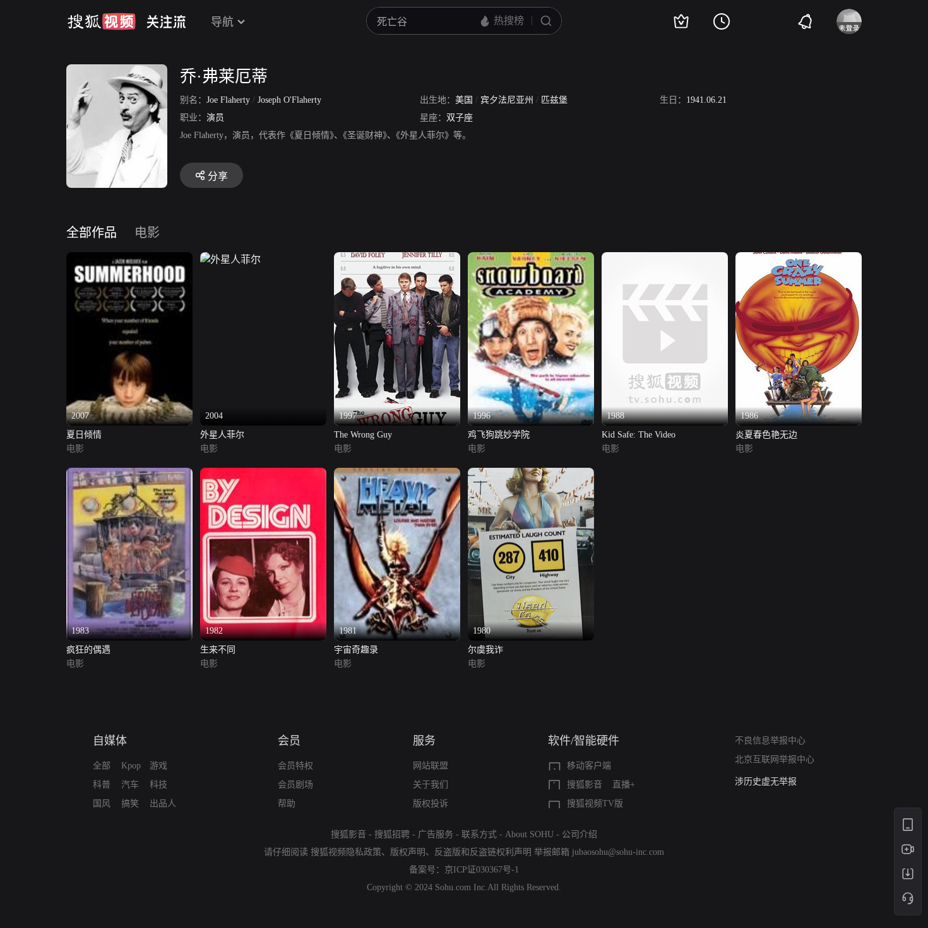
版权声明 (407, 852)
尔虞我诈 (485, 649)
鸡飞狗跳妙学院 (499, 434)
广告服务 (435, 834)
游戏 (158, 765)
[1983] (129, 475)
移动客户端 (589, 765)
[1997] (397, 259)
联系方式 (479, 834)
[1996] (531, 259)
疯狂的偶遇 (88, 649)
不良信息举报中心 (770, 740)
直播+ (623, 784)
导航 (222, 22)
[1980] (531, 475)
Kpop (131, 765)
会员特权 (295, 765)
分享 (218, 176)
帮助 (286, 803)
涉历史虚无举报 (766, 781)
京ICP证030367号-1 (481, 869)
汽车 (130, 784)
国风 (101, 803)
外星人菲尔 (222, 434)
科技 (158, 784)
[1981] (397, 475)
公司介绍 (579, 834)
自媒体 (110, 740)
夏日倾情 (84, 434)
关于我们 (430, 784)
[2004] (230, 259)
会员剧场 (295, 784)
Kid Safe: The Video (638, 434)
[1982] (263, 475)
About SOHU (529, 834)
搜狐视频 (101, 21)
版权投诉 (430, 803)
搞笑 (130, 803)
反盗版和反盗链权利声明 (483, 852)
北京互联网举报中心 (774, 759)
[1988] (665, 259)
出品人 (163, 803)
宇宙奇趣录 (356, 649)
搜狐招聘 (392, 834)
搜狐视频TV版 (595, 803)
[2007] (129, 259)
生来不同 (217, 649)
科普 (101, 784)
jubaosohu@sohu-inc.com (618, 852)
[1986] (798, 259)
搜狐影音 (584, 784)
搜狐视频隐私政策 (346, 852)
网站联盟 (430, 765)
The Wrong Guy (363, 434)
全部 (101, 765)
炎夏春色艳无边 (766, 434)
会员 (289, 740)
